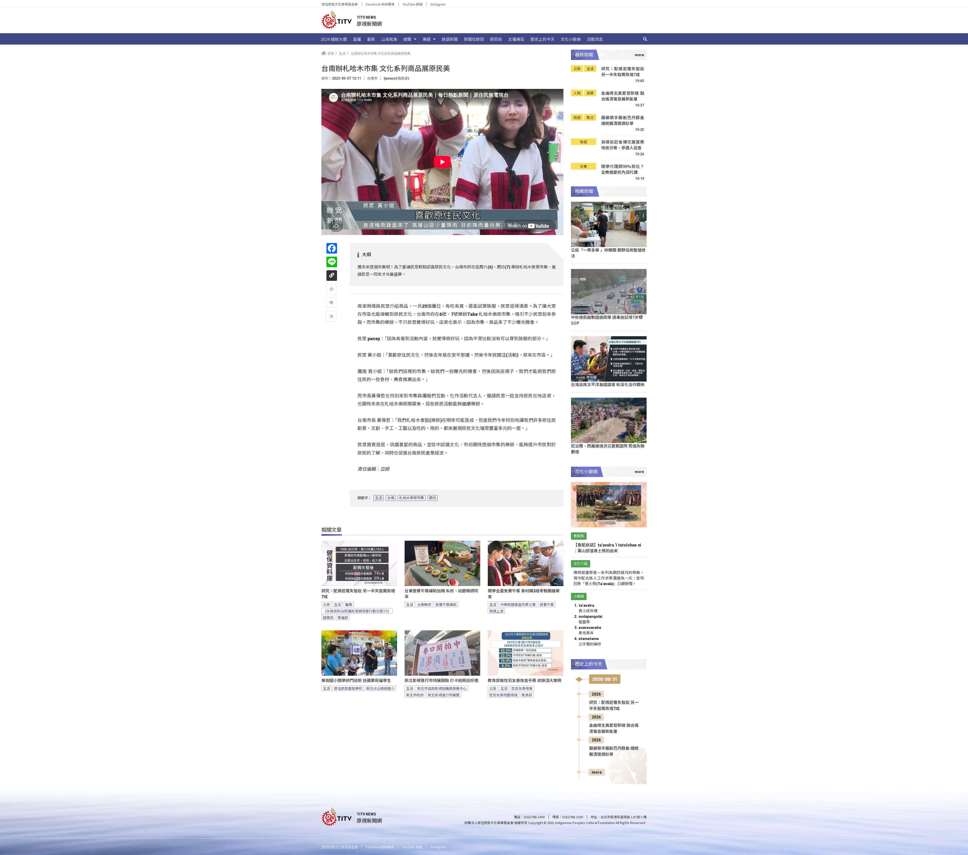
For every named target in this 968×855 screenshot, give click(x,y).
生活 (378, 498)
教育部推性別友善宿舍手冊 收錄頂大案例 (524, 680)
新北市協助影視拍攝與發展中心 (442, 688)
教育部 (527, 694)
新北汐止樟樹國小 (380, 688)
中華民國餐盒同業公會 (518, 604)
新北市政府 (415, 694)
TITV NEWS (366, 17)
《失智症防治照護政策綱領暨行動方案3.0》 (357, 610)
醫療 (348, 604)
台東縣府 (424, 604)
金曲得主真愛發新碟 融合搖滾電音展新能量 (622, 96)
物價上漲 (496, 610)
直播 (357, 39)
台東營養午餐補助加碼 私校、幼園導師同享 (441, 594)
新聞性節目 (474, 39)
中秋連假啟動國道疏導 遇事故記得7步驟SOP (607, 320)
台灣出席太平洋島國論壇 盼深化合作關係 (608, 384)
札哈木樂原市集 (411, 498)
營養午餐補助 (446, 604)
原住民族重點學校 (348, 688)
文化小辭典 (571, 39)
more (597, 772)
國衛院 (328, 617)
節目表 (496, 39)
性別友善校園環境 (503, 694)
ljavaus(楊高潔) (396, 78)
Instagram (438, 4)
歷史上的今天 (542, 39)
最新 (371, 39)
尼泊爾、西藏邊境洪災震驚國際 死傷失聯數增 (608, 449)
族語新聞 (450, 39)
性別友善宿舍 (522, 688)
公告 (326, 604)
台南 (390, 498)
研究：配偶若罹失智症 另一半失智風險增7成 (358, 594)
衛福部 (343, 617)
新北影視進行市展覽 (444, 694)
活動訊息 (595, 39)
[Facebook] (331, 248)
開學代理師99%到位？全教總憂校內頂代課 (622, 169)
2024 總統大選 (334, 39)
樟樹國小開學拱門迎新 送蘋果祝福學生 (356, 680)
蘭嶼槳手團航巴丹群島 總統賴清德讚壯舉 (622, 120)
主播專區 (516, 39)
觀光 (432, 498)
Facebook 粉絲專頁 (380, 4)
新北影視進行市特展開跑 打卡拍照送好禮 (441, 680)
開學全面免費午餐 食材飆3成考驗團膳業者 (524, 594)
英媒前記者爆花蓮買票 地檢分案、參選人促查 (622, 145)
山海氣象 (389, 39)
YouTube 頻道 (412, 4)
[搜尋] (645, 39)
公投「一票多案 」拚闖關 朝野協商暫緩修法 (608, 253)
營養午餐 (547, 604)
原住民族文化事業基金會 (340, 4)
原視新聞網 (369, 23)
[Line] (331, 262)
